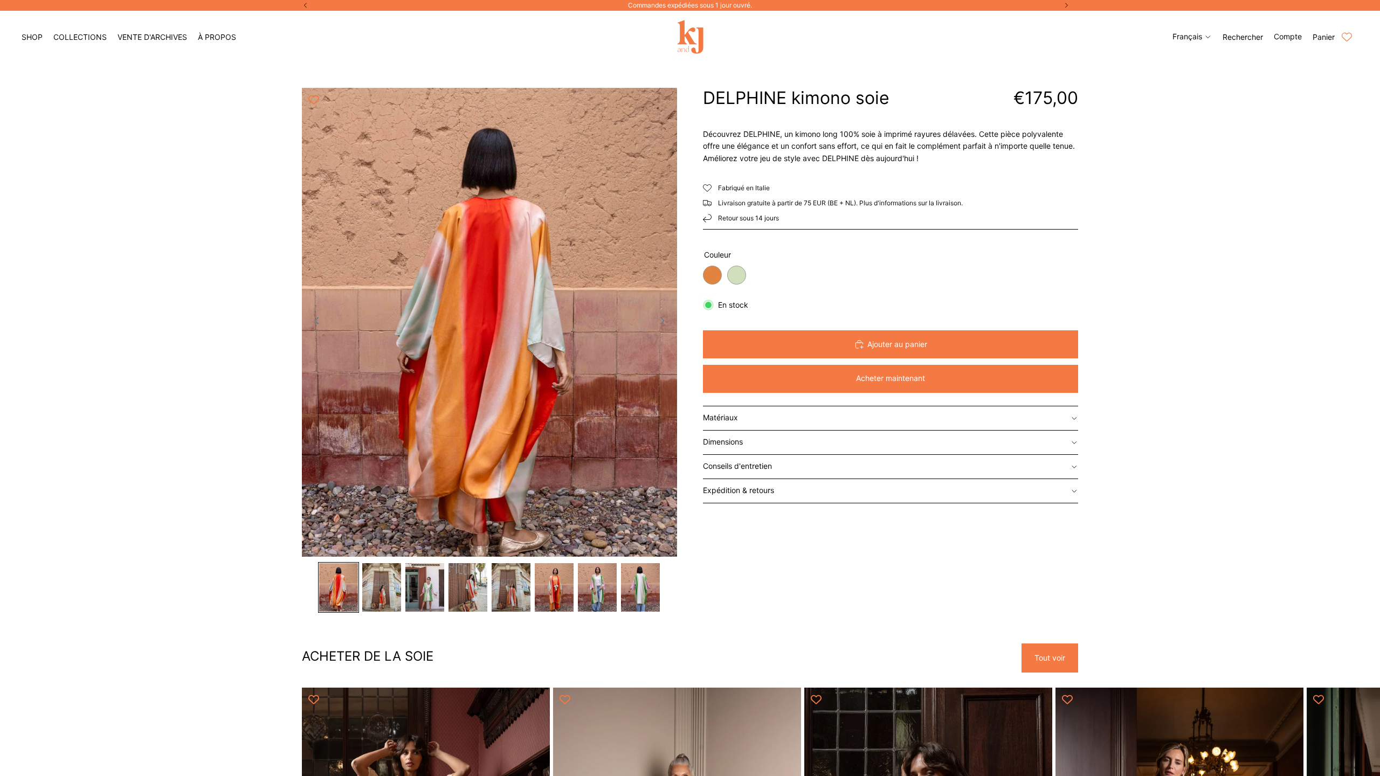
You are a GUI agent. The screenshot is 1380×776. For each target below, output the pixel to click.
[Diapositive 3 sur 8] (424, 587)
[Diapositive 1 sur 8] (338, 587)
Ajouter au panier (897, 344)
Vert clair (736, 275)
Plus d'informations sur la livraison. (911, 203)
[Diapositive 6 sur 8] (554, 587)
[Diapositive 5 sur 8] (511, 587)
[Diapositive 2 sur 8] (381, 587)
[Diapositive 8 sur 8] (640, 587)
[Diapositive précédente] (314, 322)
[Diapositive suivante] (665, 322)
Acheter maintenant (890, 378)
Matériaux (720, 417)
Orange (712, 275)
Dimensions (723, 441)
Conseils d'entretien (737, 465)
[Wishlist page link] (1347, 37)
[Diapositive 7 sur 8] (597, 587)
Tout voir (1049, 657)
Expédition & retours (738, 490)
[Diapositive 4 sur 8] (467, 587)
